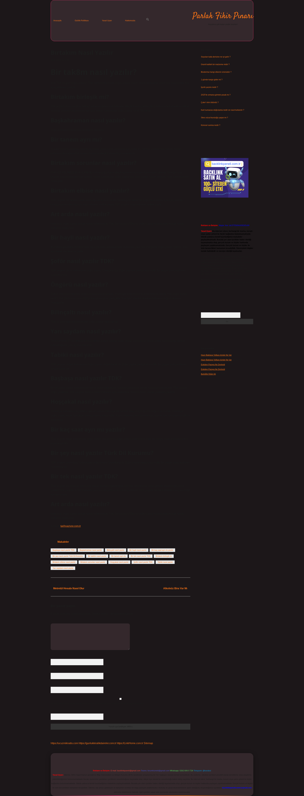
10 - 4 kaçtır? (57, 711)
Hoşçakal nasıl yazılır (119, 562)
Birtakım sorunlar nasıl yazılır (92, 562)
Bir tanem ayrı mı (118, 556)
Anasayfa (57, 20)
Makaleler (63, 541)
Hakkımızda (130, 20)
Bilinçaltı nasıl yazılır (115, 550)
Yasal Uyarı (107, 20)
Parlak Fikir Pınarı (223, 16)
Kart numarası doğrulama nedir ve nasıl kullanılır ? (222, 110)
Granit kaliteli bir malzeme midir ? (215, 64)
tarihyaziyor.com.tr (70, 526)
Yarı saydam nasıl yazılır (63, 568)
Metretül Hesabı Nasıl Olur (68, 588)
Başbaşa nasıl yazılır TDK (64, 550)
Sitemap (148, 743)
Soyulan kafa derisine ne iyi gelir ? (216, 57)
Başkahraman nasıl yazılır (91, 550)
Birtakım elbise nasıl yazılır (64, 562)
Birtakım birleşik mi (164, 556)
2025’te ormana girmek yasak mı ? (216, 95)
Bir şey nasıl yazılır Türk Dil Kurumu (68, 556)
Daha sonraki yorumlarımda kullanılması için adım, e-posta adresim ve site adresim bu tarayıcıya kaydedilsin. (97, 703)
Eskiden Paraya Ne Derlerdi (213, 364)
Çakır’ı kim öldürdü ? (210, 102)
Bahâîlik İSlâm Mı (208, 374)
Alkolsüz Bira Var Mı (175, 588)
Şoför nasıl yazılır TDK (142, 562)
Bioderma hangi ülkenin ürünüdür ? (216, 72)
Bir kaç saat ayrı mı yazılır (162, 550)
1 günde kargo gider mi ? (211, 80)
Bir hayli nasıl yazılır (137, 550)
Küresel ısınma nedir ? (210, 125)
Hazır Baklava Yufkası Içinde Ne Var (216, 355)
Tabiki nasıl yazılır (165, 562)
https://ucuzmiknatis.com (64, 743)
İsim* (53, 656)
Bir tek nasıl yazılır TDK (141, 556)
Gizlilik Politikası (82, 20)
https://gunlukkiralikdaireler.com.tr (97, 743)
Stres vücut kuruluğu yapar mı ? (214, 118)
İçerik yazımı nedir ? (209, 87)
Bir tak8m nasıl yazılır (97, 556)
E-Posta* (54, 670)
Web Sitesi (55, 684)
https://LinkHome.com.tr (130, 743)
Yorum (53, 621)
